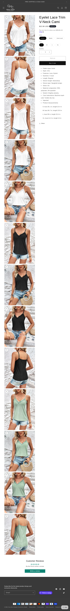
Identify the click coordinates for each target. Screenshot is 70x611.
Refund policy (32, 607)
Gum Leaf (61, 38)
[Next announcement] (67, 2)
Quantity (41, 48)
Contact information (60, 607)
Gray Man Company (13, 607)
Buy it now (52, 63)
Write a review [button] (35, 571)
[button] (3, 8)
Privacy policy (40, 607)
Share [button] (43, 123)
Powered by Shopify (22, 607)
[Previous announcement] (3, 2)
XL (58, 45)
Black (51, 38)
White (43, 38)
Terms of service (50, 607)
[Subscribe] (33, 593)
